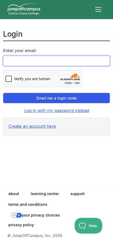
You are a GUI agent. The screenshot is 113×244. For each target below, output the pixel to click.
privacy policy (21, 225)
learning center (45, 193)
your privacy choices (41, 215)
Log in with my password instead (56, 110)
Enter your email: (20, 50)
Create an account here (32, 126)
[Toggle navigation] (98, 9)
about (13, 193)
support (77, 193)
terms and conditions (27, 204)
